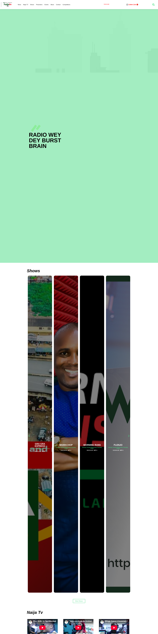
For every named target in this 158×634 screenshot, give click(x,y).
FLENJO (92, 445)
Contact (58, 4)
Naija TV (25, 4)
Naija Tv (35, 612)
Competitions (66, 4)
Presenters (39, 4)
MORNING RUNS (66, 445)
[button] (129, 436)
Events (46, 4)
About (52, 4)
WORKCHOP (40, 445)
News (19, 4)
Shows (32, 4)
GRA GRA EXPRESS (118, 445)
